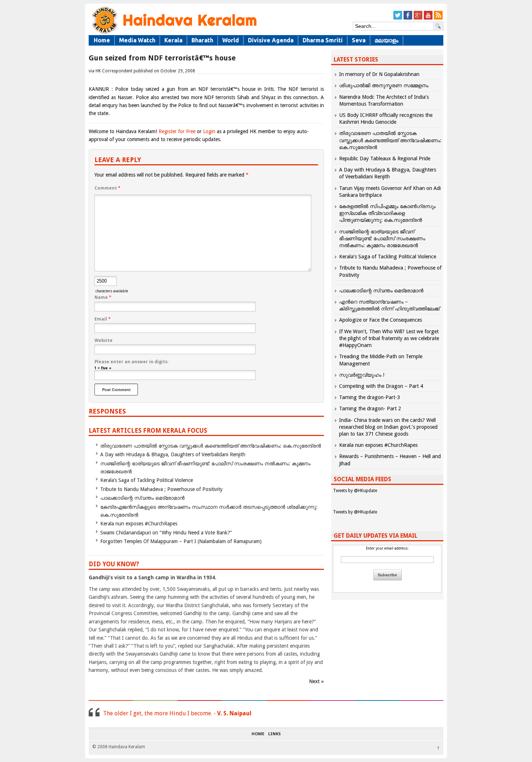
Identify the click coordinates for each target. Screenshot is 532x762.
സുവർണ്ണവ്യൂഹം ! (361, 375)
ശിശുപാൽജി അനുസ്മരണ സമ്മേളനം (383, 85)
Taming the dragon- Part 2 (370, 408)
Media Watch (137, 40)
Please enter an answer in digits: (131, 361)
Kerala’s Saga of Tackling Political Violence (146, 480)
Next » (316, 681)
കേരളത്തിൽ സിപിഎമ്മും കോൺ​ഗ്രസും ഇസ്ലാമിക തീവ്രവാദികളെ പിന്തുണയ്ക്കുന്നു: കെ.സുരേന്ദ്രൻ (387, 213)
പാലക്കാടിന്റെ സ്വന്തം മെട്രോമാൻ (142, 498)
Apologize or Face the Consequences (380, 320)
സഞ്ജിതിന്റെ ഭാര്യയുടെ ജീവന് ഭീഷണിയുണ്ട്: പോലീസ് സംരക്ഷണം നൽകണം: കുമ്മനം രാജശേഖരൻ (382, 238)
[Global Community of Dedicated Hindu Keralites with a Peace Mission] (174, 33)
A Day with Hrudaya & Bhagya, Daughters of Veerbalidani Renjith (172, 454)
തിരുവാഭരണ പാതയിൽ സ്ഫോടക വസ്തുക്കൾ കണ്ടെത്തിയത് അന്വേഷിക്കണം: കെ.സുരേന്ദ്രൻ (210, 446)
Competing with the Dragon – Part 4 (381, 386)
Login (209, 131)
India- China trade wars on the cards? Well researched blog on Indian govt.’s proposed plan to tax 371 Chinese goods (388, 427)
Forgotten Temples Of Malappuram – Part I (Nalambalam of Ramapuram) (181, 541)
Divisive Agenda (271, 40)
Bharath (202, 40)
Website (103, 340)
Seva (359, 40)
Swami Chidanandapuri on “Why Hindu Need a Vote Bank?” (166, 532)
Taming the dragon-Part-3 (369, 397)
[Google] (418, 18)
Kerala (173, 40)
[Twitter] (397, 18)
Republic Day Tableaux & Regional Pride (384, 158)
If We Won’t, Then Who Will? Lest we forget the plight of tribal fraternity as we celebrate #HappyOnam (389, 338)
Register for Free (177, 131)
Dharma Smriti (323, 40)
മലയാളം (386, 40)
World (230, 40)
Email (102, 319)
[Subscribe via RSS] (438, 18)
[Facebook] (408, 18)
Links (274, 734)
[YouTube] (428, 18)
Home (102, 40)
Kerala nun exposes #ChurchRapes (138, 523)
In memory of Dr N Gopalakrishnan (379, 74)
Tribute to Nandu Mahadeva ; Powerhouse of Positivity (161, 489)
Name (102, 297)
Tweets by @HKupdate (355, 490)
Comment (107, 188)
